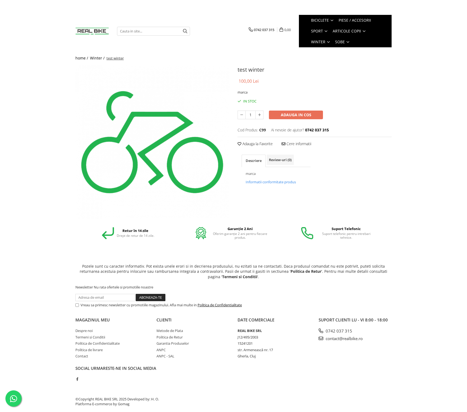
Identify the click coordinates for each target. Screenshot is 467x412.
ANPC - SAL (165, 356)
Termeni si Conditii (90, 337)
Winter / (98, 58)
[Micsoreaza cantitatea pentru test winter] (242, 115)
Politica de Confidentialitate (220, 305)
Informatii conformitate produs (271, 182)
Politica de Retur (169, 337)
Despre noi (84, 330)
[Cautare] (185, 31)
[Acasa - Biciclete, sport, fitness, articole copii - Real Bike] (92, 31)
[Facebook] (77, 379)
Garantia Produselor (172, 343)
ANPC (161, 349)
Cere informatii (298, 143)
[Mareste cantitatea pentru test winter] (259, 115)
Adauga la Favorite (257, 143)
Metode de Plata (169, 330)
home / (82, 58)
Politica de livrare (89, 349)
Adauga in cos (296, 114)
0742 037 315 (338, 331)
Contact (81, 356)
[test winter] (152, 142)
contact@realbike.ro (344, 338)
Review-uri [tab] (280, 159)
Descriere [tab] (254, 160)
